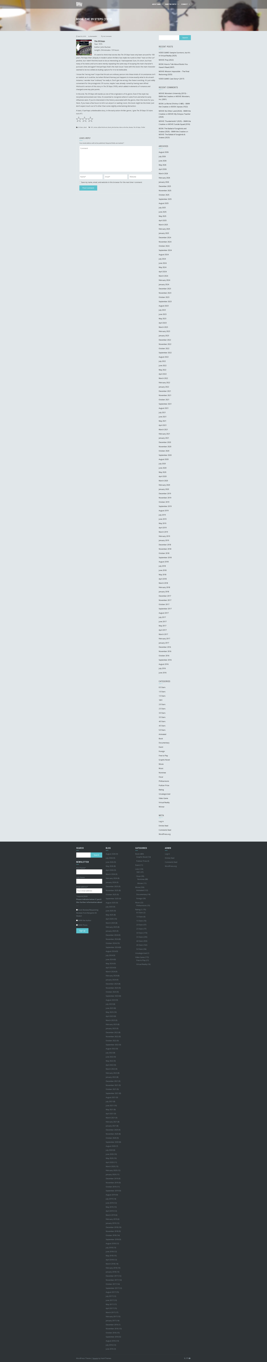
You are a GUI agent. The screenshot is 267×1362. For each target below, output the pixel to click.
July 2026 (162, 156)
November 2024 (165, 242)
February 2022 (164, 382)
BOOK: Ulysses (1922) (179, 107)
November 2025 (165, 190)
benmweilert (93, 36)
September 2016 (165, 660)
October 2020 (164, 451)
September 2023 (165, 301)
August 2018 (164, 562)
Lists (137, 869)
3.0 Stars (80, 127)
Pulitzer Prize (164, 785)
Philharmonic (164, 781)
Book (85, 127)
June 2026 (162, 161)
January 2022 (164, 387)
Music (161, 768)
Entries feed (163, 826)
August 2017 (164, 613)
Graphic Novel (164, 760)
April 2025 (163, 220)
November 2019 (165, 498)
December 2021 (165, 391)
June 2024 (162, 263)
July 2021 (162, 412)
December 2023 (165, 289)
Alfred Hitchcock (102, 127)
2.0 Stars (162, 704)
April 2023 (163, 323)
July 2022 (162, 361)
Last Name (80, 877)
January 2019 (164, 540)
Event (161, 747)
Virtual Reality (164, 802)
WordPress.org (165, 834)
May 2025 (162, 216)
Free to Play (163, 755)
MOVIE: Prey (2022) (166, 60)
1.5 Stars (162, 696)
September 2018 (165, 557)
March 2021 (163, 429)
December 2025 (165, 186)
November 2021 (165, 395)
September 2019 (165, 506)
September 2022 (165, 353)
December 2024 (165, 237)
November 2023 (165, 293)
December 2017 (165, 596)
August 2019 (164, 510)
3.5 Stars (162, 717)
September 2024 (165, 250)
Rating (161, 790)
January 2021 (164, 438)
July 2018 (162, 566)
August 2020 (164, 459)
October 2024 (164, 246)
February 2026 (164, 178)
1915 (91, 127)
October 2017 (164, 604)
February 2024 (164, 280)
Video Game (163, 798)
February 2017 (164, 638)
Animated (162, 734)
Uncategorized (164, 794)
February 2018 (164, 587)
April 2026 (163, 169)
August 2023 (164, 306)
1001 (160, 700)
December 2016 (165, 647)
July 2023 (162, 310)
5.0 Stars (162, 730)
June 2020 (162, 468)
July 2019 (162, 515)
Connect (184, 4)
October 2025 (164, 195)
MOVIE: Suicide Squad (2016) (179, 124)
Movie (161, 764)
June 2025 (162, 212)
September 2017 (165, 609)
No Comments (107, 36)
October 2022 (164, 348)
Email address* (82, 887)
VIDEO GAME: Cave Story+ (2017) (171, 79)
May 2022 (162, 370)
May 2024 (162, 267)
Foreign (162, 751)
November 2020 (165, 446)
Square (95, 1358)
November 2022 (165, 344)
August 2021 (164, 408)
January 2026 (164, 182)
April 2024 (163, 271)
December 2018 (165, 545)
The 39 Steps (136, 127)
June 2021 (162, 417)
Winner (161, 807)
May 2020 (162, 472)
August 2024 (164, 254)
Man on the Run (123, 127)
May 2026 (162, 165)
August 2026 (164, 152)
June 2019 (162, 519)
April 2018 (163, 579)
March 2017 (163, 634)
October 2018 (164, 553)
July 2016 (162, 668)
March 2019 (163, 532)
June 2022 (162, 365)
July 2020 (162, 463)
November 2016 (165, 651)
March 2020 (163, 481)
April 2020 (163, 476)
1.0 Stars (162, 691)
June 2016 (162, 673)
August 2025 (164, 203)
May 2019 (162, 523)
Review (131, 127)
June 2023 (162, 314)
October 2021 (164, 399)
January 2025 (164, 233)
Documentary (164, 743)
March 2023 (163, 327)
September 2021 (165, 404)
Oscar (161, 777)
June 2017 (162, 621)
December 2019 (165, 493)
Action (95, 127)
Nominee (162, 773)
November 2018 (165, 549)
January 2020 (164, 489)
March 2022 (163, 378)
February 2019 (164, 536)
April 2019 (163, 527)
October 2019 (164, 502)
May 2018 (162, 574)
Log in (161, 821)
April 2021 (163, 425)
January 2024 (164, 284)
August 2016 (164, 664)
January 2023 (164, 335)
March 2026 (163, 173)
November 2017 (165, 600)
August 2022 (164, 357)
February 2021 (164, 434)
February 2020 (164, 485)
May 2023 (162, 318)
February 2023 (164, 331)
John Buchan (115, 127)
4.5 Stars (162, 726)
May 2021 (162, 421)
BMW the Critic (170, 4)
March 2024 (163, 276)
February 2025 (164, 229)
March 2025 (163, 224)
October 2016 (164, 655)
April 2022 (163, 374)
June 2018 (162, 570)
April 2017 (163, 630)
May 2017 (162, 626)
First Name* (81, 868)
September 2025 (165, 199)
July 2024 (162, 259)
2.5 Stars (162, 709)
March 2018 (163, 583)
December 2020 (165, 442)
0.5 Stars (162, 687)
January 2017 (164, 643)
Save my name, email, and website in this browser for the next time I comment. (111, 182)
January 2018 (164, 591)
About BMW (156, 4)
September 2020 (165, 455)
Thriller (143, 127)
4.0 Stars (162, 721)
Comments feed (165, 830)
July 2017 (162, 617)
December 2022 (165, 340)
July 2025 (162, 207)
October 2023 (164, 297)
